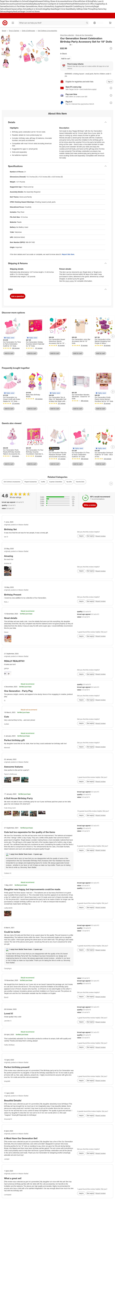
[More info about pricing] (111, 48)
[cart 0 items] (110, 22)
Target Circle (25, 11)
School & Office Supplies (92, 4)
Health (72, 4)
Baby (32, 4)
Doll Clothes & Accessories (47, 31)
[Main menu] (12, 22)
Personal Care (45, 4)
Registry (10, 11)
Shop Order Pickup (86, 9)
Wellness (78, 4)
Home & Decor (73, 1)
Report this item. (68, 254)
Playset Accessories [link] (30, 482)
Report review (100, 536)
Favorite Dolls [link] (80, 482)
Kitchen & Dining (86, 1)
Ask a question (17, 296)
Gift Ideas (66, 6)
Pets (68, 4)
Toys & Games (14, 31)
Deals (8, 9)
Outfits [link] (43, 482)
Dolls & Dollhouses (28, 31)
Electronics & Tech (13, 6)
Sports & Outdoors (58, 4)
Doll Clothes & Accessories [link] (12, 482)
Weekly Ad (74, 9)
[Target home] (5, 23)
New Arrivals (24, 9)
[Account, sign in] (99, 22)
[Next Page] (113, 336)
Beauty (37, 4)
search (87, 23)
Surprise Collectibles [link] (55, 482)
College (31, 1)
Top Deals (51, 9)
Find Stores (35, 11)
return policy (69, 281)
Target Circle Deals (62, 9)
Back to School (21, 1)
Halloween (38, 1)
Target (4, 31)
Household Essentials (21, 4)
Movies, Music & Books (41, 6)
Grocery (9, 4)
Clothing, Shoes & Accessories (55, 1)
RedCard (16, 11)
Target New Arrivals (7, 1)
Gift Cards (74, 6)
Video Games (26, 6)
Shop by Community (86, 6)
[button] (66, 45)
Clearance (14, 9)
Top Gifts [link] (69, 482)
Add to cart (65, 58)
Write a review (90, 505)
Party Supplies (56, 6)
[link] (66, 45)
